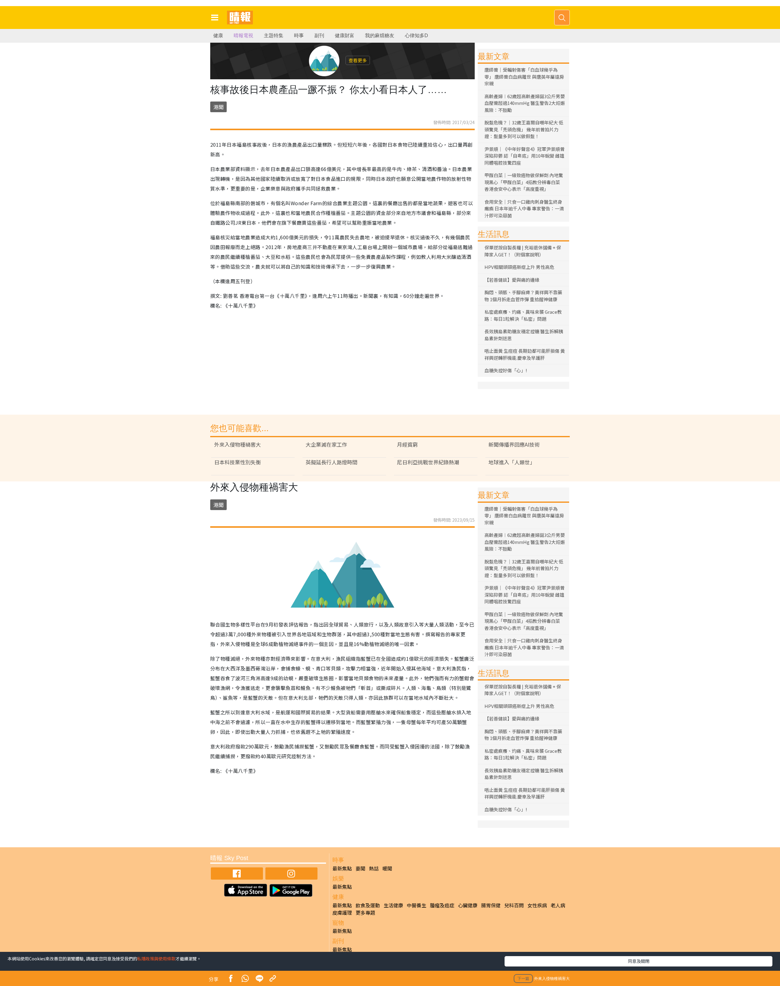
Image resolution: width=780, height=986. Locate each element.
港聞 (218, 107)
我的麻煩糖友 (379, 35)
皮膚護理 (342, 912)
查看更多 (358, 60)
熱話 (374, 868)
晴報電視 (243, 35)
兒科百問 (514, 905)
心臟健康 (467, 905)
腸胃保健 (491, 905)
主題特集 (273, 35)
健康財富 (344, 35)
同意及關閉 (638, 961)
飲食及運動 (368, 905)
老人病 (558, 905)
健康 (218, 35)
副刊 (319, 35)
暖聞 (387, 868)
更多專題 (365, 912)
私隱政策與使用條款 (156, 959)
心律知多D (416, 35)
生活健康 (393, 905)
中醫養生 (416, 905)
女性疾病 (537, 905)
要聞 (360, 868)
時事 (299, 35)
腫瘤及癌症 (442, 905)
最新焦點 (342, 868)
